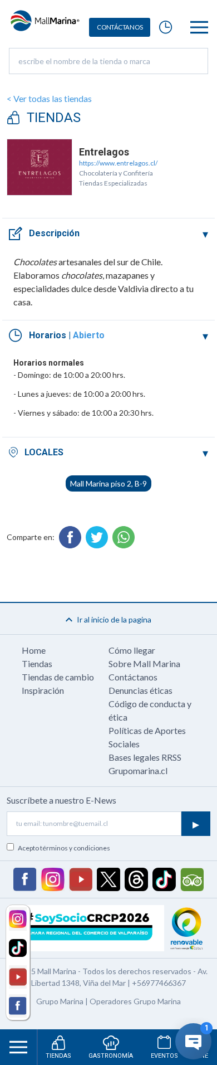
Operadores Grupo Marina (135, 1001)
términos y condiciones (75, 848)
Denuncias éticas (140, 690)
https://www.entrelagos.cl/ (118, 163)
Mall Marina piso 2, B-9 (108, 483)
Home (34, 650)
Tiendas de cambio (58, 677)
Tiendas (37, 663)
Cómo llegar (131, 650)
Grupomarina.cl (137, 770)
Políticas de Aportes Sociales (147, 737)
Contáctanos (132, 677)
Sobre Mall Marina (144, 663)
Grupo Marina (59, 1001)
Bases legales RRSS (144, 757)
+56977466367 (159, 983)
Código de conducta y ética (149, 710)
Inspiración (43, 690)
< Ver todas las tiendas (49, 98)
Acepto (64, 848)
